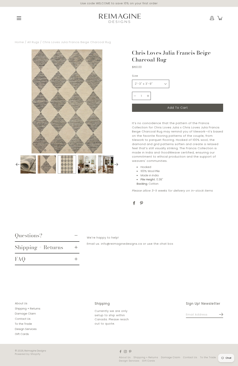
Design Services (26, 329)
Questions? (28, 235)
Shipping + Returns (39, 247)
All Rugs (33, 42)
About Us (21, 303)
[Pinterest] (141, 203)
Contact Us (22, 318)
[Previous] (17, 164)
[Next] (116, 164)
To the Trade (23, 324)
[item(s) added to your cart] (220, 18)
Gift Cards (22, 334)
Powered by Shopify (28, 353)
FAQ (20, 259)
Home (19, 42)
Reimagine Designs (35, 350)
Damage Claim (25, 313)
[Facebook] (134, 203)
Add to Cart (177, 107)
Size (135, 75)
